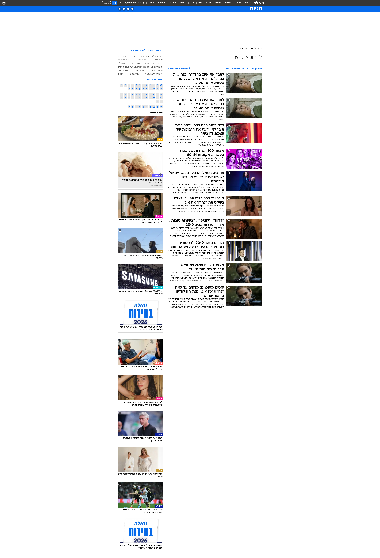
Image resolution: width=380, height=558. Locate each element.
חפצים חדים (157, 70)
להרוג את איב (246, 48)
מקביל (121, 74)
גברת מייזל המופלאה (153, 63)
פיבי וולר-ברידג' (125, 56)
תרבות (217, 3)
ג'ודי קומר (136, 56)
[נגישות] (4, 3)
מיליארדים (134, 74)
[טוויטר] (124, 9)
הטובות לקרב (124, 67)
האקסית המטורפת (143, 67)
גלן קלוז (121, 63)
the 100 (159, 60)
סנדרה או (145, 56)
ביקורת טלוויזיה (156, 56)
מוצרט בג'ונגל (124, 70)
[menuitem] (246, 3)
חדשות (247, 3)
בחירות (227, 3)
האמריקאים (157, 67)
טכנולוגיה (161, 3)
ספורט (238, 3)
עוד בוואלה (156, 112)
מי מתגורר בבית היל (154, 74)
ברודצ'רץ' (142, 60)
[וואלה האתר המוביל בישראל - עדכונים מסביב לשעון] (259, 2)
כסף (200, 3)
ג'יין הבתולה (123, 60)
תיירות (173, 3)
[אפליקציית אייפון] (128, 9)
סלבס (208, 3)
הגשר (132, 67)
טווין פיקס (140, 70)
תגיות (259, 48)
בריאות (183, 3)
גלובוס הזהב (134, 63)
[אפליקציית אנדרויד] (132, 9)
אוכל (192, 3)
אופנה (151, 3)
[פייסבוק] (120, 9)
